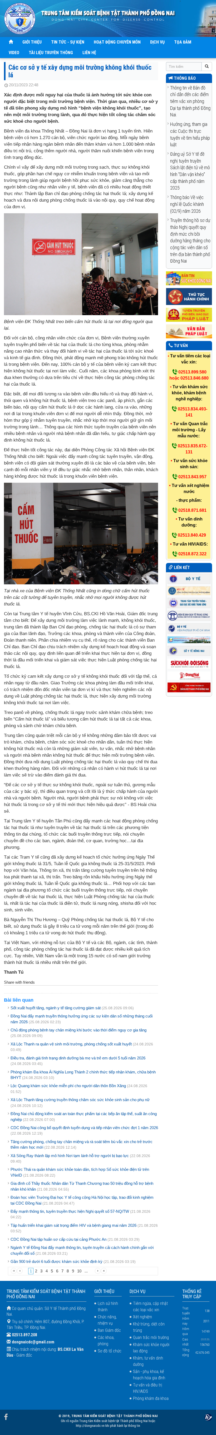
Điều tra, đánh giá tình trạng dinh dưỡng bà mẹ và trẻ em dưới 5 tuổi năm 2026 (78, 1058)
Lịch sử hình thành (108, 1306)
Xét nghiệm (142, 1316)
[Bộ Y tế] (189, 578)
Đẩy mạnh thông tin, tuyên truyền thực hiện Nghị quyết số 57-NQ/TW (70, 1211)
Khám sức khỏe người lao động (151, 1347)
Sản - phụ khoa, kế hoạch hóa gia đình (149, 1374)
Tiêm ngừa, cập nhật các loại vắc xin (150, 1306)
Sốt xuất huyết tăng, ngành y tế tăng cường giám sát (56, 1008)
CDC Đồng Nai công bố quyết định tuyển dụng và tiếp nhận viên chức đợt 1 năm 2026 (84, 1127)
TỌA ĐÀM (182, 42)
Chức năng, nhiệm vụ (107, 1320)
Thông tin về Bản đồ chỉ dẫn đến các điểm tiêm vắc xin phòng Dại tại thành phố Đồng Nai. (190, 101)
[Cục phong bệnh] (189, 590)
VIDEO (14, 52)
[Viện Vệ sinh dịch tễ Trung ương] (189, 615)
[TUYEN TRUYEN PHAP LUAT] (189, 314)
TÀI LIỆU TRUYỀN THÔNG (51, 52)
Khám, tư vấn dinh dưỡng (148, 1361)
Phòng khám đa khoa (151, 1398)
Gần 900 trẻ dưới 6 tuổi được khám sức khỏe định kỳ (56, 1261)
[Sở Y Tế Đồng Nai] (189, 650)
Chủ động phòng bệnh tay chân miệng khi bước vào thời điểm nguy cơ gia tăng (78, 1030)
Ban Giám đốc (109, 1330)
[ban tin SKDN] (189, 278)
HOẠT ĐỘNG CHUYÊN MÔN (117, 42)
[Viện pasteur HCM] (189, 628)
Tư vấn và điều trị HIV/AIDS (147, 1388)
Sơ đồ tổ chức (109, 1350)
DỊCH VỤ (157, 42)
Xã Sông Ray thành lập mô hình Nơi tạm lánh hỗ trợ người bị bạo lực (70, 1155)
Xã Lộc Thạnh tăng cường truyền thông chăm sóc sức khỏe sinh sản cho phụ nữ (80, 1099)
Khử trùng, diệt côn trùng (149, 1327)
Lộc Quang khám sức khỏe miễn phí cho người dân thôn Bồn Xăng (68, 1085)
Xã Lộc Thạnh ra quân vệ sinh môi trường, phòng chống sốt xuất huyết (71, 1044)
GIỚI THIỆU (32, 42)
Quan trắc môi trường (151, 1337)
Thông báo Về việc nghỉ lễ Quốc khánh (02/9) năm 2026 (187, 204)
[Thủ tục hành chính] (189, 296)
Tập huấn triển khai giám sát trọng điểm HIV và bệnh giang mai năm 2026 (73, 1225)
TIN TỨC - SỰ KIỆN (67, 42)
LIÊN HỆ (89, 52)
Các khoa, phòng (106, 1340)
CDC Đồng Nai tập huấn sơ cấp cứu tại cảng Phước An (58, 1239)
